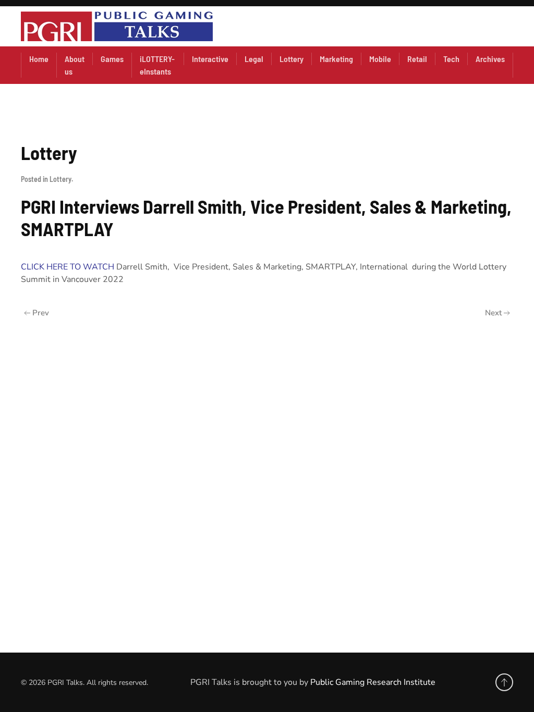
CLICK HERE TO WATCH (67, 267)
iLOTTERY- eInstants (157, 65)
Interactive (210, 59)
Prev (40, 313)
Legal (254, 59)
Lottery (292, 59)
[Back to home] (117, 26)
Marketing (336, 59)
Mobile (380, 59)
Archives (490, 59)
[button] (504, 682)
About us (74, 65)
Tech (451, 59)
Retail (417, 59)
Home (38, 59)
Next (493, 313)
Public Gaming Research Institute (372, 682)
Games (112, 59)
